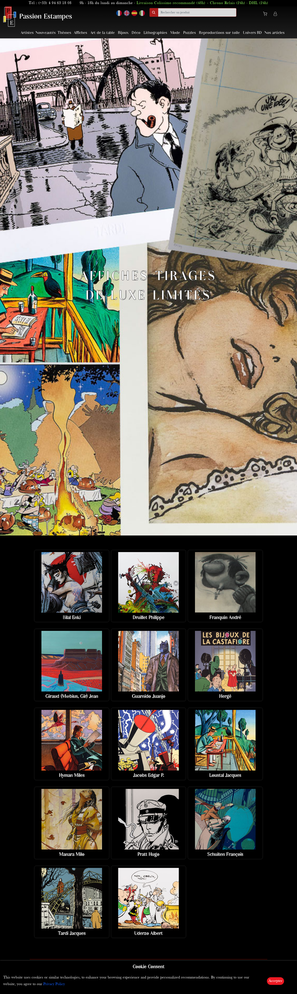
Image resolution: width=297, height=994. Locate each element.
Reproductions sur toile (219, 33)
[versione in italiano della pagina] (142, 13)
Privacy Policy (54, 984)
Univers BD (252, 33)
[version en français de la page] (119, 13)
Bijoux (123, 33)
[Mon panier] (266, 14)
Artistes (27, 33)
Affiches (80, 33)
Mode (175, 33)
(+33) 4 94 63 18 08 (55, 3)
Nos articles (274, 33)
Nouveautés (46, 33)
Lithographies (155, 33)
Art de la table (102, 33)
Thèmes (64, 33)
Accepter (275, 981)
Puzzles (189, 33)
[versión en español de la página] (134, 13)
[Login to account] (275, 14)
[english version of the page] (127, 13)
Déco (136, 33)
